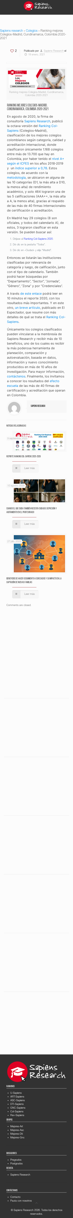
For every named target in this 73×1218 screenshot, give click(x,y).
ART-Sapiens (17, 1097)
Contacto (15, 1197)
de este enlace (31, 293)
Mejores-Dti (16, 1134)
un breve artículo (27, 308)
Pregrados (15, 1160)
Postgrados (16, 1164)
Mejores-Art (16, 1126)
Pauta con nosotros (21, 1201)
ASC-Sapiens (17, 1100)
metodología (16, 177)
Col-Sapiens (16, 1112)
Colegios (32, 31)
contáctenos (16, 376)
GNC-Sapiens (17, 1108)
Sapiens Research (54, 51)
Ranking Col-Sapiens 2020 (38, 239)
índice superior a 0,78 (31, 168)
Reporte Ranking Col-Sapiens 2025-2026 (23, 456)
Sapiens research (11, 31)
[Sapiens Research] (38, 6)
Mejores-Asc (17, 1130)
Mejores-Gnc (17, 1138)
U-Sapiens (16, 1093)
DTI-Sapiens (17, 1104)
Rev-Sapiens (17, 1115)
